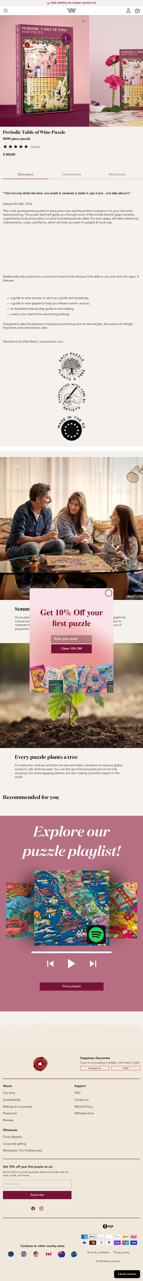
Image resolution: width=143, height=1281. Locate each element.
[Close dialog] (108, 593)
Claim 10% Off (71, 648)
